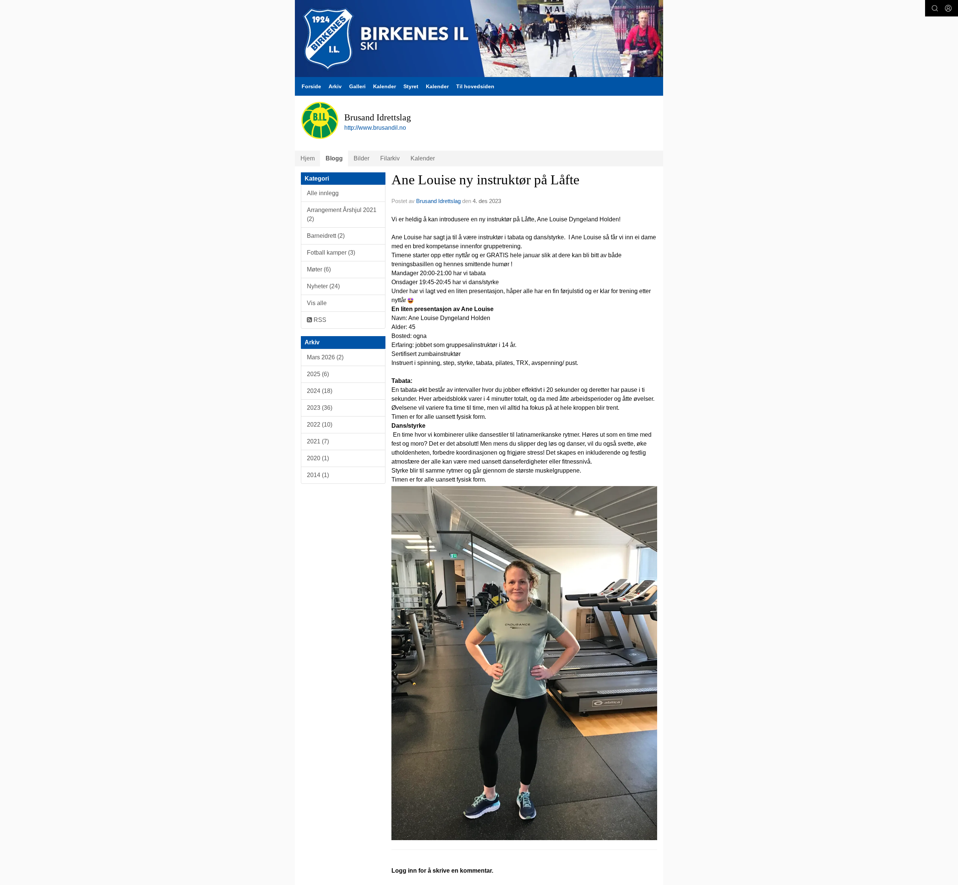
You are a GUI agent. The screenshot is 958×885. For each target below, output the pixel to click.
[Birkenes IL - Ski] (479, 38)
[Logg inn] (948, 8)
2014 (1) (318, 475)
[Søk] (935, 8)
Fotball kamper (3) (331, 252)
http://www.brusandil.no (375, 128)
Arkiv (335, 86)
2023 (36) (319, 408)
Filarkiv (390, 158)
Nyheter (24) (323, 286)
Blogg (334, 158)
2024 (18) (319, 391)
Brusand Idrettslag (438, 201)
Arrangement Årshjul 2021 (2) (341, 214)
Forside (311, 86)
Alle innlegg (323, 193)
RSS (319, 320)
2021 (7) (318, 441)
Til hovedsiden (475, 86)
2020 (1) (318, 458)
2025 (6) (318, 374)
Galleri (357, 86)
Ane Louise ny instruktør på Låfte (485, 179)
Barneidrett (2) (326, 236)
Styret (410, 86)
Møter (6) (319, 269)
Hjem (307, 158)
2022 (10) (319, 424)
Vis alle (317, 303)
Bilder (361, 158)
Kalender (384, 86)
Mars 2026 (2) (325, 357)
